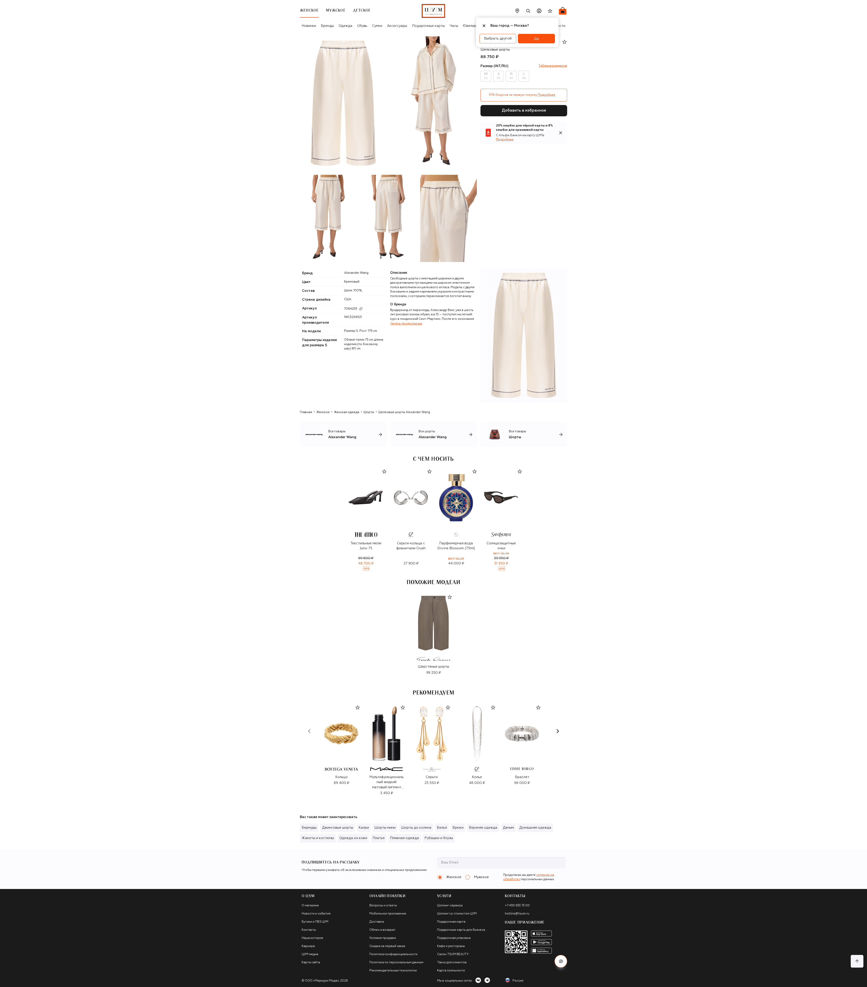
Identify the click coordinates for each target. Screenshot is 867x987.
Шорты (369, 412)
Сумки (377, 26)
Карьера (308, 946)
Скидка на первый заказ (387, 946)
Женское (323, 412)
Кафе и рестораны (451, 946)
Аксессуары (397, 26)
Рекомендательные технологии (393, 970)
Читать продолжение (406, 323)
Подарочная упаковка (454, 938)
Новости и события (316, 913)
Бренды (327, 26)
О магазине (310, 905)
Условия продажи (382, 938)
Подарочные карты (428, 26)
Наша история (312, 938)
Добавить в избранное (524, 110)
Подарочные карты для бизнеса (461, 930)
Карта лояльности (451, 970)
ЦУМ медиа (310, 954)
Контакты (309, 930)
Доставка (376, 921)
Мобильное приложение (387, 913)
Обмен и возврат (382, 930)
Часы (454, 26)
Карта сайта (311, 962)
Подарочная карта (451, 921)
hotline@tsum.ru (517, 913)
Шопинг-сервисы (450, 905)
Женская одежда (346, 412)
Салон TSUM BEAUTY (453, 954)
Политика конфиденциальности (393, 954)
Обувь (362, 26)
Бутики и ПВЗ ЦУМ (315, 921)
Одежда (345, 26)
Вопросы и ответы (383, 905)
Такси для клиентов (452, 962)
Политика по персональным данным (396, 962)
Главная (306, 412)
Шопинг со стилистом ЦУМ (457, 913)
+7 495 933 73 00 (517, 905)
